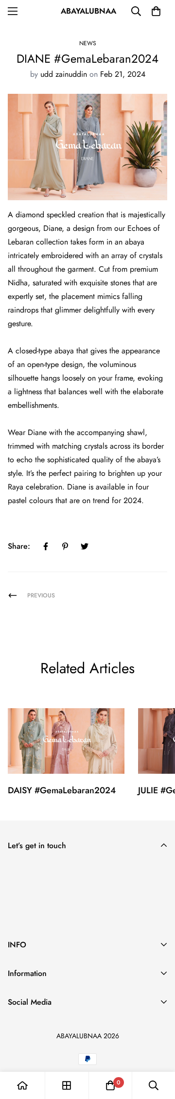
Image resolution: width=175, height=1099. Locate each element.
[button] (156, 11)
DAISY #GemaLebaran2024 (62, 790)
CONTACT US (30, 1017)
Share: (19, 546)
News (87, 43)
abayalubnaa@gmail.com (48, 1025)
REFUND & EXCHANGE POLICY (61, 986)
